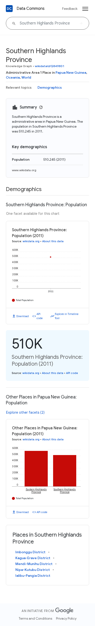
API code (40, 316)
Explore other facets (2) (25, 412)
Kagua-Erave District (32, 558)
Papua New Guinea (71, 72)
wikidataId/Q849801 (49, 66)
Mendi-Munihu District (33, 564)
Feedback (69, 8)
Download (22, 316)
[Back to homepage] (9, 8)
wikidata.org (31, 241)
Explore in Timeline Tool (66, 316)
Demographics (50, 87)
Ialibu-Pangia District (32, 575)
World (26, 77)
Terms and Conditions (35, 618)
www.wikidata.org (24, 170)
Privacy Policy (66, 618)
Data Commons (31, 8)
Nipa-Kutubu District (32, 569)
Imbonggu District (30, 552)
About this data (53, 241)
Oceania (13, 77)
